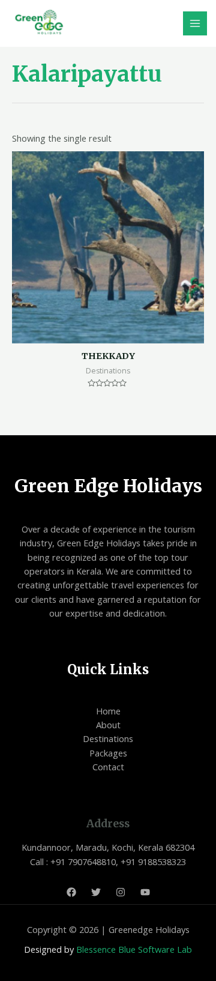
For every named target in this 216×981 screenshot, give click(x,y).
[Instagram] (120, 892)
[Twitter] (96, 892)
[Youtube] (145, 892)
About (108, 725)
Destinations (108, 738)
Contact (108, 767)
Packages (108, 753)
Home (108, 711)
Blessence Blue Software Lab (134, 949)
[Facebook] (71, 892)
